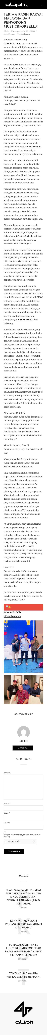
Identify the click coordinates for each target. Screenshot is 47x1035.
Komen (7, 773)
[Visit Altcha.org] (34, 842)
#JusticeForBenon (13, 43)
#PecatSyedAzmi (12, 616)
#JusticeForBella (24, 236)
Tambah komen (23, 34)
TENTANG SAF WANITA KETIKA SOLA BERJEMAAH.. (23, 975)
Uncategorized (17, 31)
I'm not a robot (14, 841)
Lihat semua (22, 748)
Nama (7, 803)
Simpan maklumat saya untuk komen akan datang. (22, 835)
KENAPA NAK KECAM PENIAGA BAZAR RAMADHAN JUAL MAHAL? (23, 924)
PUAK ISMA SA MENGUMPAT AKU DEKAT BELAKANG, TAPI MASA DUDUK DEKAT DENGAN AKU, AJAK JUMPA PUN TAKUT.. (23, 897)
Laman (7, 822)
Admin (6, 31)
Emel (7, 813)
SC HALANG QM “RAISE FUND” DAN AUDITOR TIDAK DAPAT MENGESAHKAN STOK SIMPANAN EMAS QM (23, 950)
